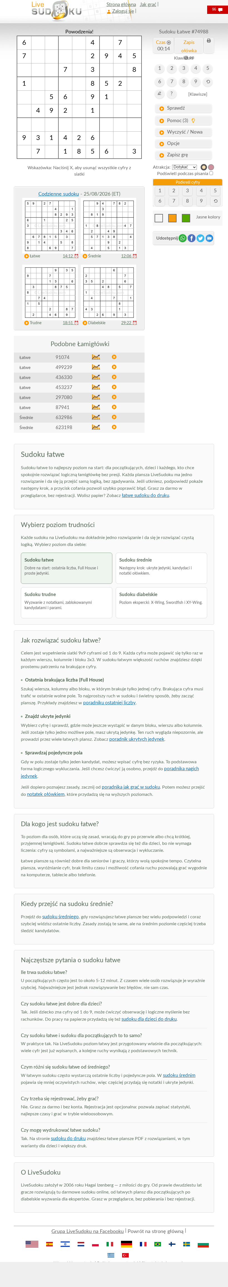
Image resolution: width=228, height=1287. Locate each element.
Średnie (94, 256)
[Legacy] (211, 167)
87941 (63, 407)
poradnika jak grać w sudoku (131, 787)
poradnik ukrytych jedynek (136, 739)
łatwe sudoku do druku (145, 495)
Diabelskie (96, 323)
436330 (64, 377)
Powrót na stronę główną (156, 1231)
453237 (64, 387)
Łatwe (35, 256)
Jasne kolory (208, 217)
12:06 (129, 256)
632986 (64, 417)
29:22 (129, 323)
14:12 (71, 256)
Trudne (35, 323)
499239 (64, 367)
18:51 (71, 323)
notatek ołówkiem (46, 794)
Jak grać (148, 4)
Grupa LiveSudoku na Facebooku (87, 1231)
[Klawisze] (197, 94)
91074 (63, 357)
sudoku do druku (68, 1138)
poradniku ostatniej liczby (109, 702)
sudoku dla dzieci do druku (149, 1019)
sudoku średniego (60, 916)
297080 (64, 397)
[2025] (204, 167)
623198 (64, 427)
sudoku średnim (179, 1075)
